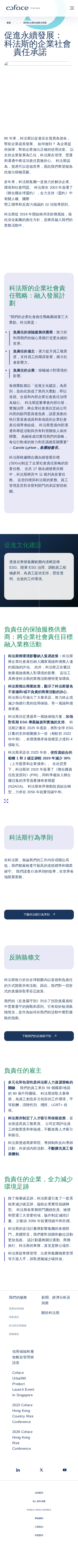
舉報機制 (39, 1518)
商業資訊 (14, 1317)
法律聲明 (39, 1493)
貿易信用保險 (16, 1308)
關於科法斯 (50, 1313)
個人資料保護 (39, 1501)
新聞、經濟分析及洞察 (55, 1300)
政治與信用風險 (17, 1325)
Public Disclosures (39, 1510)
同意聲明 (39, 1535)
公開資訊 (39, 1527)
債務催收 (14, 1334)
